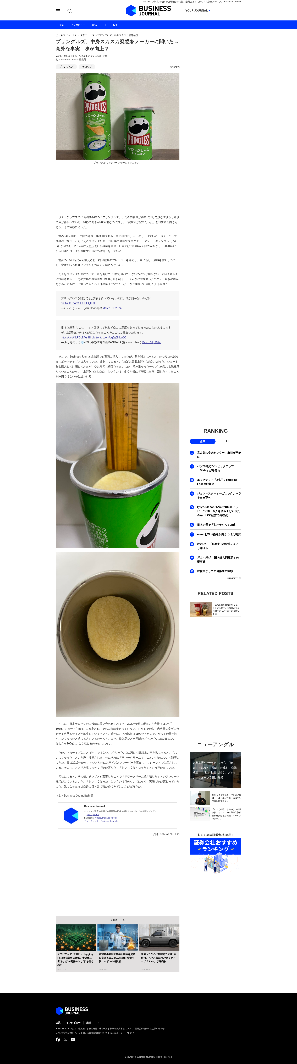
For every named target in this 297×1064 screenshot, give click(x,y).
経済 (88, 1022)
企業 (104, 55)
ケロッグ (87, 66)
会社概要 (93, 1028)
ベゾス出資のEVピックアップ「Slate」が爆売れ (215, 468)
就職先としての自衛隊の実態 (215, 571)
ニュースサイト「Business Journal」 (101, 821)
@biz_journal (93, 814)
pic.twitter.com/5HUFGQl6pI (78, 303)
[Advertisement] (117, 873)
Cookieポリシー (117, 1033)
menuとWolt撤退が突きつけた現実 (219, 534)
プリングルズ (66, 66)
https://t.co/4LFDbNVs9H (76, 337)
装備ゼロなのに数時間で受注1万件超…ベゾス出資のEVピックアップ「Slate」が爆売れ (158, 958)
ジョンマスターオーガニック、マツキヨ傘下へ (219, 495)
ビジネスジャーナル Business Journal (148, 10)
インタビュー (73, 1022)
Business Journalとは (66, 1028)
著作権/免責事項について (121, 1028)
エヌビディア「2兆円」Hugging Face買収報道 (217, 481)
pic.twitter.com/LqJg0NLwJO (109, 337)
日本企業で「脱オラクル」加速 (216, 524)
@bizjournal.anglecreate (106, 818)
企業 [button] (202, 441)
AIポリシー (132, 1033)
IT (98, 1022)
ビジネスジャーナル (66, 35)
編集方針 (82, 1028)
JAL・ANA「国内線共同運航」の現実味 (218, 559)
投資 (115, 25)
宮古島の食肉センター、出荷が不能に (219, 454)
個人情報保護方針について (95, 1033)
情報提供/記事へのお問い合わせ (149, 1028)
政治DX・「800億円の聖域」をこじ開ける (218, 546)
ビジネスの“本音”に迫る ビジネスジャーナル (72, 1011)
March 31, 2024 (112, 308)
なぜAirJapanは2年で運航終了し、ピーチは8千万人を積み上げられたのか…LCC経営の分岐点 (219, 511)
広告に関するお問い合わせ (68, 1033)
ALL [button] (228, 441)
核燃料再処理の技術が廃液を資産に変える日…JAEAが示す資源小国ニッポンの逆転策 (117, 958)
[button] (58, 11)
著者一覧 (103, 1028)
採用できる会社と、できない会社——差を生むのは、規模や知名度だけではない (226, 797)
